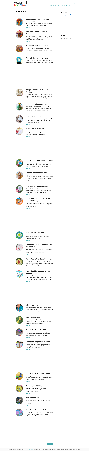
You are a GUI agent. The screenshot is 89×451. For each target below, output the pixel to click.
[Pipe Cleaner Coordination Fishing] (19, 163)
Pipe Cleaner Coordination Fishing (39, 160)
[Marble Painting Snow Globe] (19, 60)
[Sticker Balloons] (19, 308)
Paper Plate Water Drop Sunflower (39, 259)
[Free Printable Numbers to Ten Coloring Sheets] (19, 274)
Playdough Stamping (34, 385)
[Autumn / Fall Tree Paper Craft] (19, 22)
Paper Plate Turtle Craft (35, 232)
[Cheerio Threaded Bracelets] (19, 175)
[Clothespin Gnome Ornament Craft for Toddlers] (19, 247)
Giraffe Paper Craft (33, 317)
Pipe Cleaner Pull (32, 398)
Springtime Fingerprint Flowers (38, 342)
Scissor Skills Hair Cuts (35, 128)
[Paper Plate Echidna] (19, 119)
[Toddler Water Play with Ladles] (19, 376)
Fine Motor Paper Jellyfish (36, 410)
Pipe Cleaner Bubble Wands (37, 186)
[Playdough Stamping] (19, 388)
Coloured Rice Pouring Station (38, 46)
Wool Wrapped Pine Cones (36, 329)
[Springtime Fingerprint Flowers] (19, 344)
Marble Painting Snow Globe (37, 58)
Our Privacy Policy (29, 449)
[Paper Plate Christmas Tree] (19, 107)
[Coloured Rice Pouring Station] (19, 48)
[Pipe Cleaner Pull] (19, 400)
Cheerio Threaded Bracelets (37, 172)
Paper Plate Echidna (34, 116)
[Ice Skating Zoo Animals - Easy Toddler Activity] (19, 201)
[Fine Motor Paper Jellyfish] (19, 412)
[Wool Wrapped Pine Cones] (19, 332)
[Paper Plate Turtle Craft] (19, 235)
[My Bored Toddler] (21, 4)
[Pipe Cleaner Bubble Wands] (19, 189)
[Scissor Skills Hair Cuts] (19, 131)
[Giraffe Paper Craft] (19, 320)
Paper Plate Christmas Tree (36, 104)
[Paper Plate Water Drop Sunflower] (19, 261)
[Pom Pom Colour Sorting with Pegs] (19, 34)
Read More (28, 27)
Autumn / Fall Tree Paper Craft (37, 19)
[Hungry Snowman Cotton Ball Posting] (19, 92)
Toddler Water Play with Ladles (38, 373)
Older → (50, 444)
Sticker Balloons (32, 305)
